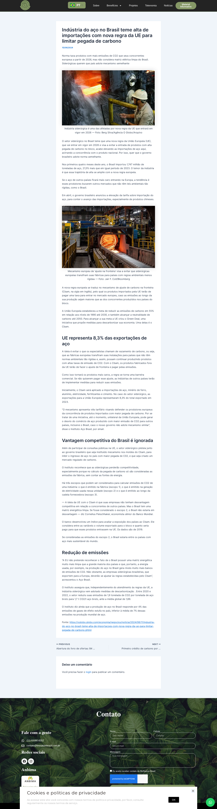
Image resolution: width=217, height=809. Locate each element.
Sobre (96, 5)
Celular (157, 731)
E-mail (113, 741)
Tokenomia (151, 5)
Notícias (168, 5)
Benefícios (112, 5)
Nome (113, 731)
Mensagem (115, 752)
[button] (193, 791)
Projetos (133, 5)
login (88, 671)
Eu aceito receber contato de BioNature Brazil (134, 771)
